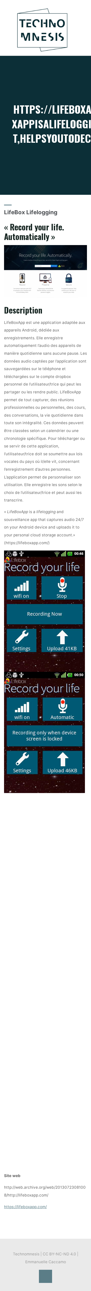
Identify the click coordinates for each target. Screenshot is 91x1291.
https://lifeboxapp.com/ (25, 1206)
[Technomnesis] (42, 29)
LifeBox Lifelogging (30, 212)
